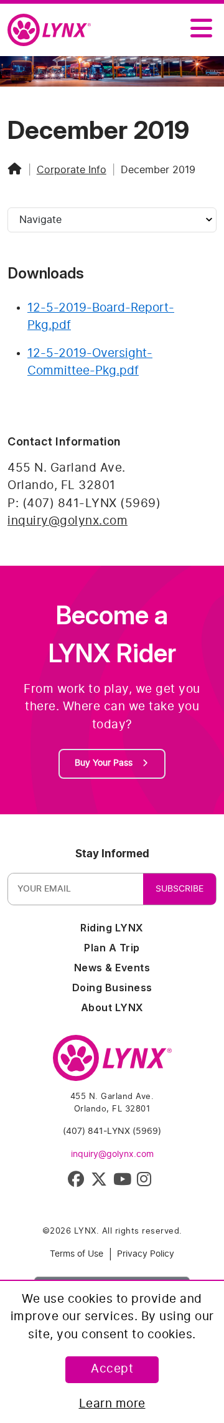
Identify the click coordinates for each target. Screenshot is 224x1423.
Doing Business (112, 987)
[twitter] (101, 1182)
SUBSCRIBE (179, 889)
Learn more (112, 1404)
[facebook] (78, 1182)
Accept (112, 1369)
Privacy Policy (145, 1254)
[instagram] (146, 1182)
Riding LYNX (112, 927)
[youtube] (123, 1182)
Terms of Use (76, 1254)
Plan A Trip (112, 947)
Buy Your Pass (105, 763)
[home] (54, 30)
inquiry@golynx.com (67, 521)
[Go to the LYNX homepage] (112, 1063)
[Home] (14, 170)
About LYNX (112, 1007)
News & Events (112, 967)
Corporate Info (71, 170)
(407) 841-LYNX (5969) (112, 1131)
